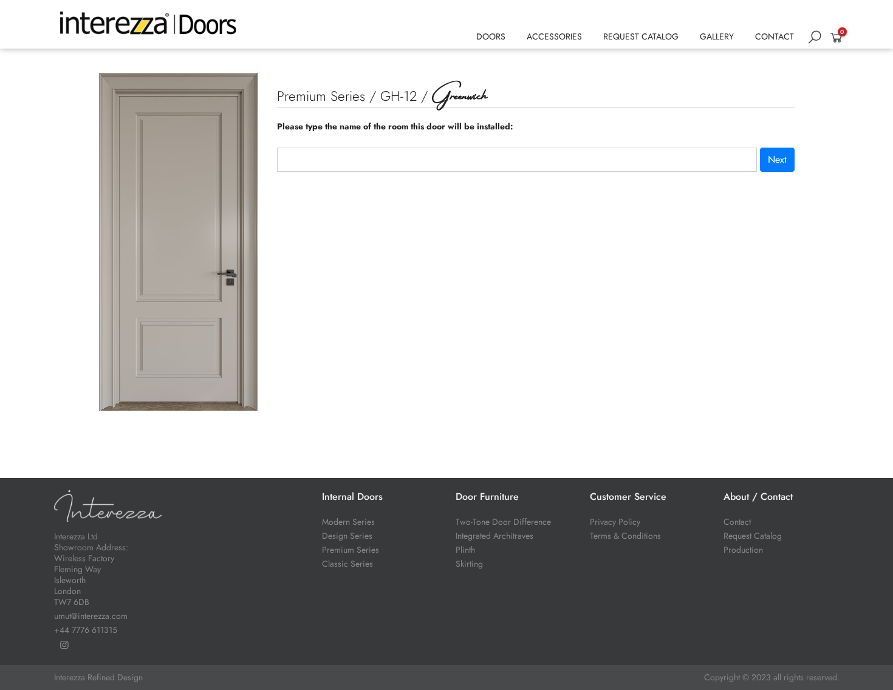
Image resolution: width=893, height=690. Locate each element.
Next (777, 159)
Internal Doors (352, 497)
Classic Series (347, 564)
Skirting (469, 564)
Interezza (69, 677)
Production (743, 550)
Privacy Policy (615, 522)
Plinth (465, 550)
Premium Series (350, 550)
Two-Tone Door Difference (503, 522)
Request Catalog (753, 536)
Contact (737, 522)
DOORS (490, 36)
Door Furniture (487, 497)
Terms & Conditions (625, 536)
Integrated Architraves (494, 536)
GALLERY (717, 36)
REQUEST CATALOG (641, 36)
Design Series (347, 536)
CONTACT (774, 36)
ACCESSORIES (554, 36)
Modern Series (348, 522)
